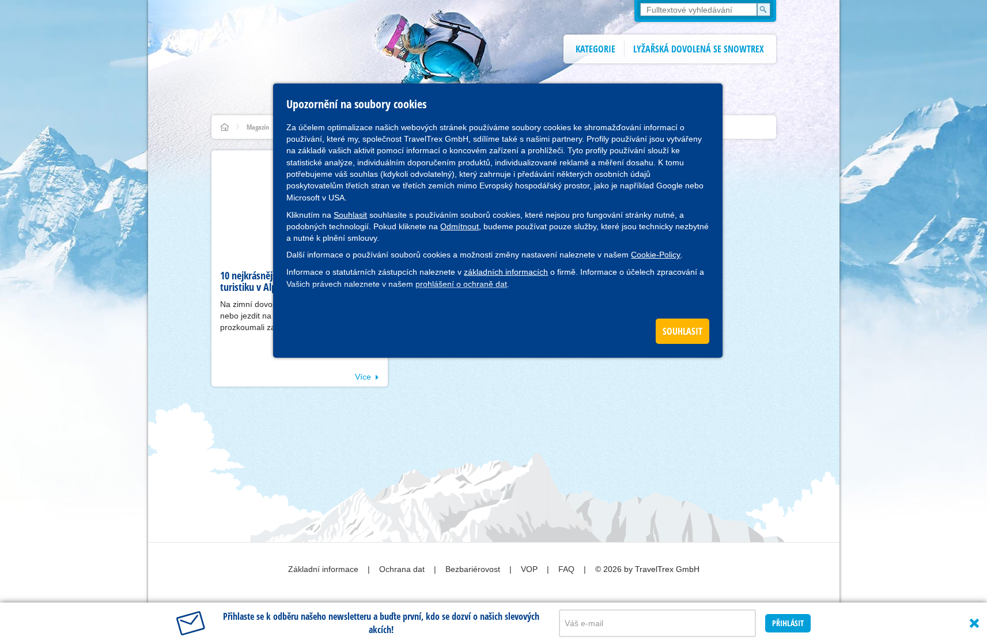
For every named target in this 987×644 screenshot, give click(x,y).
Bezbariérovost (473, 569)
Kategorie (595, 49)
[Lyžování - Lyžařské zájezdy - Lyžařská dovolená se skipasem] (224, 127)
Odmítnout (459, 226)
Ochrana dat (403, 569)
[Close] (974, 623)
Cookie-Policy (655, 254)
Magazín (258, 127)
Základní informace (324, 569)
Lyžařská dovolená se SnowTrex (698, 49)
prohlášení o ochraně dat (461, 284)
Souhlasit (350, 214)
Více (363, 376)
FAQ (567, 569)
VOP (530, 569)
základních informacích (506, 271)
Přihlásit (788, 623)
